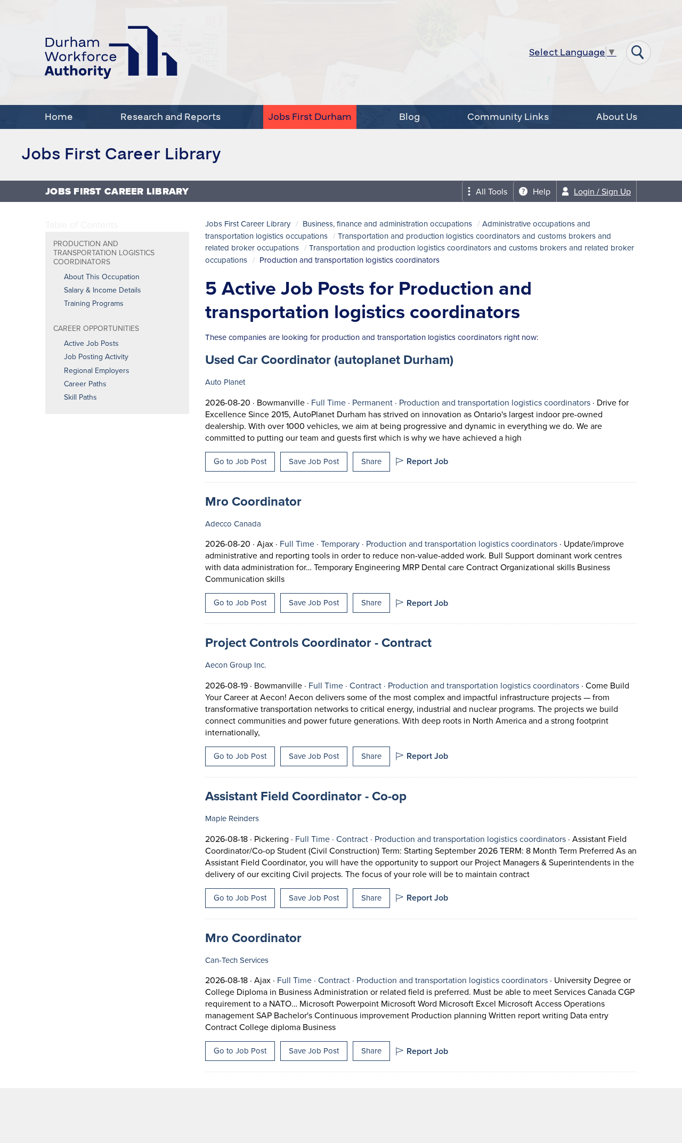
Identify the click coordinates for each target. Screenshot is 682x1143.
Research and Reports (170, 117)
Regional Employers (96, 371)
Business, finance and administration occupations (387, 224)
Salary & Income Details (102, 290)
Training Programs (94, 304)
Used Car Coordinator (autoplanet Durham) (329, 359)
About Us (616, 117)
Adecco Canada (233, 524)
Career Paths (85, 384)
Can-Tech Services (237, 960)
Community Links (508, 117)
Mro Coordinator (253, 501)
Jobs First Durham (310, 117)
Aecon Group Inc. (235, 665)
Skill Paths (80, 397)
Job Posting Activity (96, 357)
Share (371, 461)
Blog (409, 117)
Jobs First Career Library (247, 224)
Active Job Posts (91, 343)
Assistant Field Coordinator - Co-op (306, 796)
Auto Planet (225, 382)
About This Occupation (102, 277)
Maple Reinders (232, 818)
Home (59, 117)
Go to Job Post (240, 461)
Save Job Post (314, 461)
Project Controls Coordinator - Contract (318, 642)
